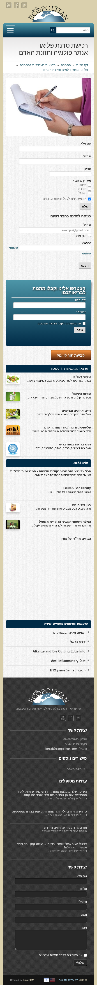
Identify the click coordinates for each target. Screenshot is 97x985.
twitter (24, 5)
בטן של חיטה (81, 505)
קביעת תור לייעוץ (71, 355)
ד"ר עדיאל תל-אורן (68, 980)
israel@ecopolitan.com (61, 748)
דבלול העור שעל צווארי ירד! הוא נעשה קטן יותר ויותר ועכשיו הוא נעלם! (52, 846)
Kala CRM (28, 980)
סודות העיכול (81, 393)
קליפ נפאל (77, 641)
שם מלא (86, 143)
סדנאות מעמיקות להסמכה (37, 65)
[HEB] (46, 980)
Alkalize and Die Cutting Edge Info (59, 651)
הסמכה (66, 65)
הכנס (84, 265)
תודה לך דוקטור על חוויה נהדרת (65, 827)
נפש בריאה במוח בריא (75, 444)
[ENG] (52, 980)
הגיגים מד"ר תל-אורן (76, 538)
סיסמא (86, 242)
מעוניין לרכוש (82, 181)
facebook (16, 5)
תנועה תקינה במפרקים (69, 632)
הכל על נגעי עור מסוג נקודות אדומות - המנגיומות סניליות (50, 471)
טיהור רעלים (82, 376)
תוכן (84, 927)
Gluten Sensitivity (77, 488)
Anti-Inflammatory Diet (68, 660)
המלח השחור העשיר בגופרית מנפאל (65, 521)
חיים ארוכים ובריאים (76, 410)
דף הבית (82, 65)
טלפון (87, 169)
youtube (9, 5)
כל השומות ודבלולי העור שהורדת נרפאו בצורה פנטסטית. (49, 811)
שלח (85, 206)
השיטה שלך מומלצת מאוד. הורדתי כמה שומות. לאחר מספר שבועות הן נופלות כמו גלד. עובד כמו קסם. (52, 793)
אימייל (87, 156)
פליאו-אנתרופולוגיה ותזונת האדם (65, 69)
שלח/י (80, 962)
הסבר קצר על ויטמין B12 (67, 670)
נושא (84, 914)
